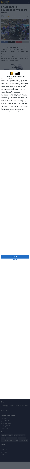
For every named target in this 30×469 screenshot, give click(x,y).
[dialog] (15, 234)
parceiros (14, 78)
